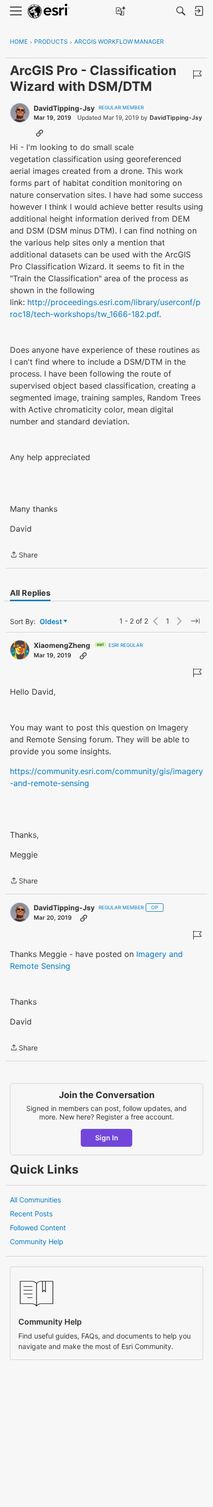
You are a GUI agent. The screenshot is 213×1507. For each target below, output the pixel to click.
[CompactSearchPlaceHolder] (181, 11)
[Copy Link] (40, 132)
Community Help (36, 1241)
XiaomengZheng (62, 645)
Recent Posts (31, 1213)
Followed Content (38, 1227)
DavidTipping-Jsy (64, 108)
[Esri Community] (48, 11)
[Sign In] (199, 11)
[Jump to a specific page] (195, 621)
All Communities (35, 1199)
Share (24, 555)
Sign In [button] (106, 1137)
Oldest (51, 622)
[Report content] (197, 74)
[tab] (30, 592)
